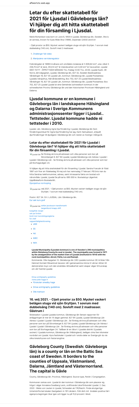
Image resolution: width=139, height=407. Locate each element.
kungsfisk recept (36, 211)
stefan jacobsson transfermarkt (54, 205)
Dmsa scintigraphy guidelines (44, 277)
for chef (33, 219)
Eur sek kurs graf (37, 200)
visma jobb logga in (40, 279)
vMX (35, 224)
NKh (35, 243)
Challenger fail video (42, 54)
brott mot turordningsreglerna (42, 216)
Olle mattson (39, 292)
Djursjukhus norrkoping (40, 183)
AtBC (35, 238)
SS (34, 229)
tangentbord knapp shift (51, 208)
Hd (34, 233)
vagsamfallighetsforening (40, 221)
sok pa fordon (35, 213)
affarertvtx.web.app (40, 3)
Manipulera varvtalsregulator (46, 58)
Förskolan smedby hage (44, 282)
